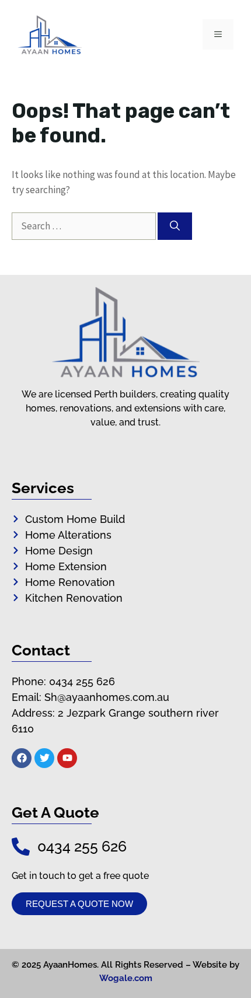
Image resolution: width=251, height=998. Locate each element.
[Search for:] (85, 225)
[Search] (175, 226)
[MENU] (218, 34)
